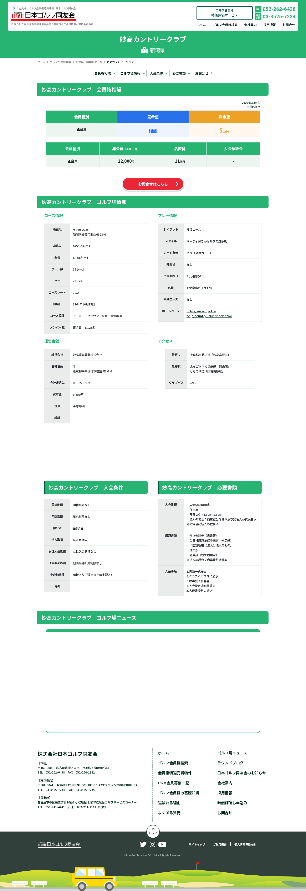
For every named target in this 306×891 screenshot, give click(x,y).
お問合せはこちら (153, 184)
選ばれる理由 (169, 802)
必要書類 (179, 73)
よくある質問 (169, 812)
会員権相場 (102, 73)
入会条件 (156, 73)
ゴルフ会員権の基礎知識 (178, 792)
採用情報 (269, 24)
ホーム (201, 24)
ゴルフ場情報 (130, 73)
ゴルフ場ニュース (232, 752)
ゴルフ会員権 (224, 12)
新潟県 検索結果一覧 (89, 62)
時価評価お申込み (232, 802)
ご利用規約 (219, 844)
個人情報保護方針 (245, 844)
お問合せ (288, 24)
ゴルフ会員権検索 (225, 24)
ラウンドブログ (230, 762)
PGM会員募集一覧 (173, 782)
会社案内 (250, 24)
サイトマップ (197, 844)
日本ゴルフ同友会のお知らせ (241, 772)
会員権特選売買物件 (175, 772)
